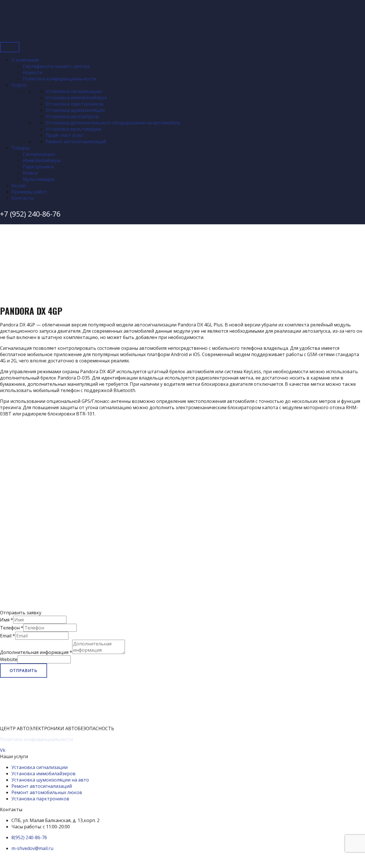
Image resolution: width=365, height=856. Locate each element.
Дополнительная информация (36, 652)
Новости (32, 72)
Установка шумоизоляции (75, 110)
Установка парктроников (75, 104)
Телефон (11, 628)
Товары (20, 148)
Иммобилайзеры (42, 160)
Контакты (22, 198)
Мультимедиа (38, 179)
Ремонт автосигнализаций (76, 141)
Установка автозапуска (72, 116)
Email (7, 636)
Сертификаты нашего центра (56, 66)
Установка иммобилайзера (76, 97)
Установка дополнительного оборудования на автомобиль (113, 123)
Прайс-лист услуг (64, 135)
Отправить (23, 670)
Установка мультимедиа (73, 129)
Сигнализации (39, 154)
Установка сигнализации (74, 91)
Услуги (18, 85)
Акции (18, 185)
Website (8, 659)
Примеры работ (29, 192)
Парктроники (38, 166)
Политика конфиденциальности (59, 79)
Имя (6, 620)
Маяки (30, 173)
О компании (25, 60)
